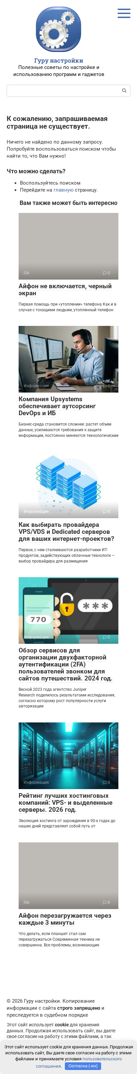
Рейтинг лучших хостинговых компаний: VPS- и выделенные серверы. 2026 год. (65, 802)
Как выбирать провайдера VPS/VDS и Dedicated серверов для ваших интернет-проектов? (66, 531)
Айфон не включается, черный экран (65, 289)
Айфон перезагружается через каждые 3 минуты (65, 919)
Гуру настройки (58, 60)
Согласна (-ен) (83, 1065)
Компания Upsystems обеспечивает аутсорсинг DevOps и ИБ (57, 406)
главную (63, 190)
